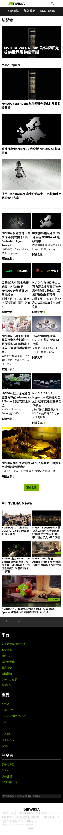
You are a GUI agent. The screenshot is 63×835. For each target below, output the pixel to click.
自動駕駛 (7, 673)
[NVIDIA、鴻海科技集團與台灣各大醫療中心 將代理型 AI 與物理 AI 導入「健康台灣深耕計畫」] (16, 323)
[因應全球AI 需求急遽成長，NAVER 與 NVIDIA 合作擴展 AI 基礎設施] (16, 270)
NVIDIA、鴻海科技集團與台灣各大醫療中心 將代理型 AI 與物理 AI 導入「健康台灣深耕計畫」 (16, 344)
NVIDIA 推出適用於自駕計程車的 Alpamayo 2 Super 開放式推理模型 (16, 399)
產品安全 (17, 821)
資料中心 (7, 655)
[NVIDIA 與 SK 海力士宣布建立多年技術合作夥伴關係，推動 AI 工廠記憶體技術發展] (46, 270)
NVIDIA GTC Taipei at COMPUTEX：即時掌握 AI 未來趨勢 (15, 531)
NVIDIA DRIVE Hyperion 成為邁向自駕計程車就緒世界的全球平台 (46, 399)
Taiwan (31, 828)
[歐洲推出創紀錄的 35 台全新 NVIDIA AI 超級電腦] (31, 129)
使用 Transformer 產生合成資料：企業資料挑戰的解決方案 (31, 196)
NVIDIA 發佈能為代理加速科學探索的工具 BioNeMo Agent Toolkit (16, 239)
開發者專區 (8, 764)
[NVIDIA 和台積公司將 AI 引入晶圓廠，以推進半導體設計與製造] (31, 443)
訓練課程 (7, 776)
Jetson (6, 728)
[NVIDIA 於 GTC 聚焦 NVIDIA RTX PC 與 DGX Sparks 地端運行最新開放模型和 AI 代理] (31, 591)
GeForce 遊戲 (9, 679)
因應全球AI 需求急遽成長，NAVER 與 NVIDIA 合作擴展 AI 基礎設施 (15, 288)
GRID (5, 722)
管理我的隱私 (25, 813)
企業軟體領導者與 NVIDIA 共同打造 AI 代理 (45, 340)
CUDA (5, 770)
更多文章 (31, 487)
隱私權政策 (8, 813)
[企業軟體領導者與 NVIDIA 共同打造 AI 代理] (46, 323)
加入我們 (29, 11)
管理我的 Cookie (45, 813)
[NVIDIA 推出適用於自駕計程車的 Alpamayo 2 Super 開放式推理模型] (16, 381)
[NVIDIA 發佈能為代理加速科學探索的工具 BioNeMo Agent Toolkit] (16, 221)
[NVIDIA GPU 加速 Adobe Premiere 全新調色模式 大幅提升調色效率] (46, 549)
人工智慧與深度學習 (13, 644)
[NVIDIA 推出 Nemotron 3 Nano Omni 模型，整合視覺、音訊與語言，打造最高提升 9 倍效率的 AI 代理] (16, 549)
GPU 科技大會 (10, 782)
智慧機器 (7, 649)
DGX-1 (5, 704)
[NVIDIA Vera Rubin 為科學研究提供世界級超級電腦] (31, 42)
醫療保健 (7, 667)
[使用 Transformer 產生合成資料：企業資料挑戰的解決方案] (31, 174)
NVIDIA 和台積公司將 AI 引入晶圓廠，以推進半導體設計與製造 (31, 465)
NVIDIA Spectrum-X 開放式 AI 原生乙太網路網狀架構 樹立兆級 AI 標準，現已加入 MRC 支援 (46, 532)
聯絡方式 (31, 821)
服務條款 (35, 817)
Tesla (5, 745)
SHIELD (6, 685)
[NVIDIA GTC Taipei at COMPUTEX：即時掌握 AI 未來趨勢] (16, 518)
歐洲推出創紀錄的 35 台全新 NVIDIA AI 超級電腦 (31, 151)
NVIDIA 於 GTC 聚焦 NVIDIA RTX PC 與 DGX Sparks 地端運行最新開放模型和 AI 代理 (28, 610)
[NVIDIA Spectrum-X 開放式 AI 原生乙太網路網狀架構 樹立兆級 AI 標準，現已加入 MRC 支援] (46, 518)
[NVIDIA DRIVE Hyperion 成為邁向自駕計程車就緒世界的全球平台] (46, 381)
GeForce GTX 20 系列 (14, 716)
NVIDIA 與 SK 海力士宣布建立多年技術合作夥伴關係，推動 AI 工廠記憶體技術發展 (46, 288)
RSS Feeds (47, 11)
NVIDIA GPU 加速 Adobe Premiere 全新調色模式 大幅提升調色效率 (46, 562)
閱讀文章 (7, 258)
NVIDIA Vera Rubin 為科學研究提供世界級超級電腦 (31, 50)
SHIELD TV (8, 739)
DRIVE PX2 (8, 710)
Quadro (6, 733)
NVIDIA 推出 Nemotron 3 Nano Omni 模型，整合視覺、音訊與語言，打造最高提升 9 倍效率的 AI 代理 (16, 565)
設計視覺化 (8, 661)
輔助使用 (49, 817)
